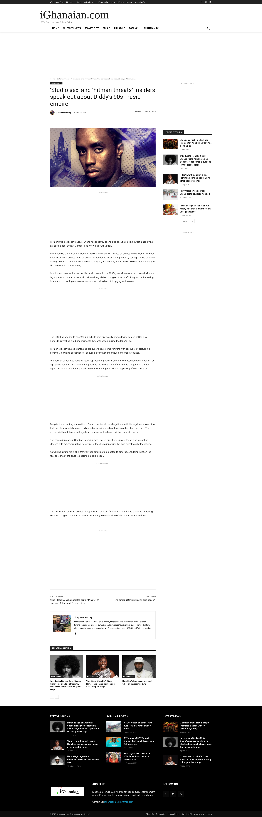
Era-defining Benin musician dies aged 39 (135, 600)
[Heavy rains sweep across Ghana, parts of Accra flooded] (170, 194)
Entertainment (63, 78)
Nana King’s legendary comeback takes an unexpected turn (83, 759)
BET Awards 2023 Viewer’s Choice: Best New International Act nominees (139, 741)
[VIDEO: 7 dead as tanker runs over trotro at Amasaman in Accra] (113, 726)
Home (52, 78)
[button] (208, 28)
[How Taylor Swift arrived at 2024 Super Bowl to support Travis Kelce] (113, 757)
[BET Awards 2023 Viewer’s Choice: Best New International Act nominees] (113, 742)
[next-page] (57, 697)
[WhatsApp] (92, 120)
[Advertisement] (131, 56)
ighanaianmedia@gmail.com (118, 801)
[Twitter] (210, 2)
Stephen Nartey (64, 112)
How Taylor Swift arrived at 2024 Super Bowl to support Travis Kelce (137, 756)
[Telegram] (99, 120)
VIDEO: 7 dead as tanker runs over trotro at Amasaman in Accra (138, 725)
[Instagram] (206, 2)
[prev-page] (52, 697)
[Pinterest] (85, 120)
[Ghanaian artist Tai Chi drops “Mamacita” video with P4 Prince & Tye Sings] (170, 144)
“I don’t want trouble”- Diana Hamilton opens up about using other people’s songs (100, 684)
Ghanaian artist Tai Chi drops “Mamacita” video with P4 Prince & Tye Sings (196, 143)
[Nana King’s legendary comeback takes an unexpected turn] (139, 666)
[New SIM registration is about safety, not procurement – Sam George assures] (170, 209)
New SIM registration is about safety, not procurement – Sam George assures (195, 208)
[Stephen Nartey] (52, 112)
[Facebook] (202, 2)
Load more (186, 221)
